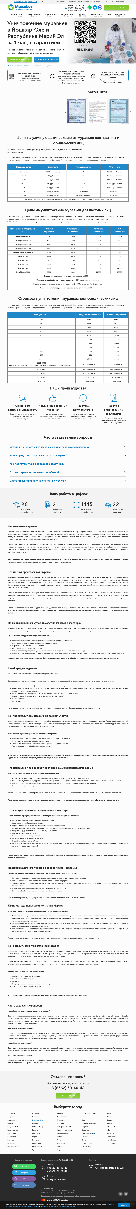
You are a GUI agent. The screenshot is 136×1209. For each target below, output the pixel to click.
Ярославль (111, 1143)
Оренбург (61, 1143)
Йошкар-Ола (37, 1120)
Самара (85, 1120)
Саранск (85, 1127)
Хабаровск (111, 1133)
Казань (35, 1123)
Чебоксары (111, 1137)
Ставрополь (87, 1143)
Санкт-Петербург (89, 1123)
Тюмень (110, 1123)
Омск (59, 1137)
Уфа (108, 1130)
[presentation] (65, 112)
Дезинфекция (50, 15)
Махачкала (61, 1117)
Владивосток (12, 1127)
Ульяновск (111, 1127)
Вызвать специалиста (19, 59)
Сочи (84, 1140)
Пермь (59, 1150)
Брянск (10, 1123)
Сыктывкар (86, 1147)
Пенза (59, 1147)
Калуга (35, 1130)
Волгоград (11, 1137)
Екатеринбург (13, 1147)
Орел (59, 1140)
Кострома (36, 1140)
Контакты (120, 15)
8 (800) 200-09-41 (76, 8)
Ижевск (35, 1117)
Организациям (96, 15)
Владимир (11, 1133)
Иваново (35, 1113)
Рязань (84, 1117)
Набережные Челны (65, 1127)
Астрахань (11, 1117)
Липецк (60, 1113)
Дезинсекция (17, 15)
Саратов (85, 1130)
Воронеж (11, 1143)
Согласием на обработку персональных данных (58, 1206)
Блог (109, 14)
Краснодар (36, 1143)
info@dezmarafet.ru (77, 10)
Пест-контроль (67, 15)
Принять (124, 1205)
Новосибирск (62, 1133)
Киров (34, 1137)
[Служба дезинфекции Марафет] (8, 66)
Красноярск (37, 1147)
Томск (109, 1117)
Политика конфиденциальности (52, 1196)
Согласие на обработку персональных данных (80, 1196)
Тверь (109, 1113)
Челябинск (111, 1140)
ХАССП (82, 15)
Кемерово (36, 1133)
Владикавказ (12, 1130)
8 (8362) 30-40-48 (76, 6)
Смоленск (86, 1137)
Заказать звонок (116, 8)
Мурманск (61, 1123)
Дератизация (34, 15)
